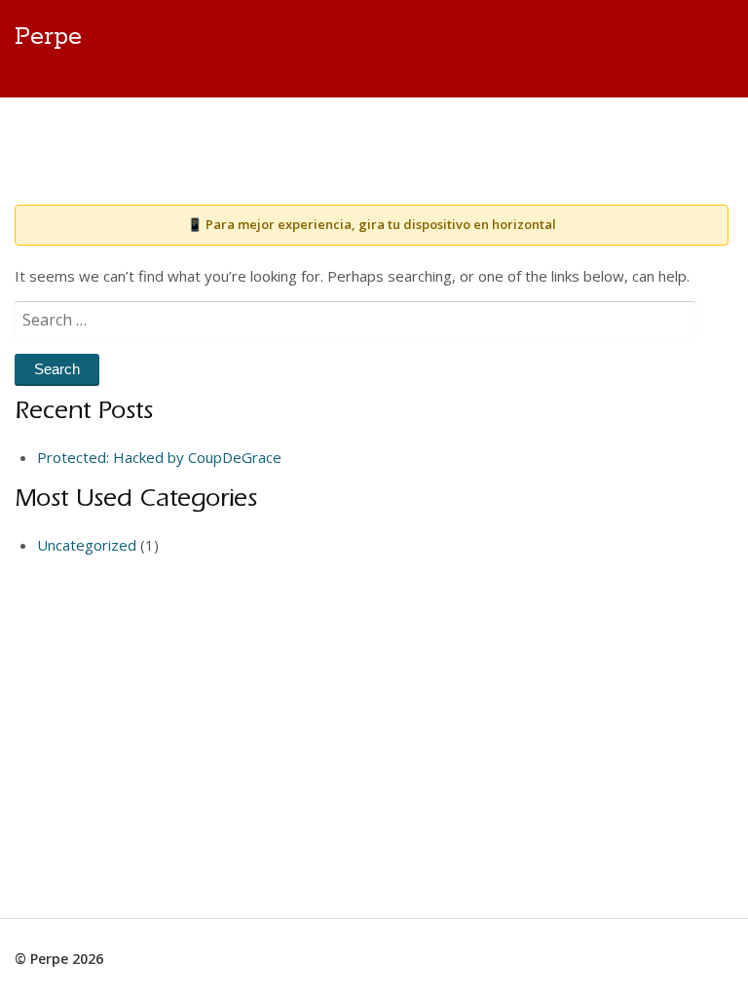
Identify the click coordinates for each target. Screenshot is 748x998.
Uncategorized (86, 545)
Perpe (48, 37)
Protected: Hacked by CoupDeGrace (159, 457)
